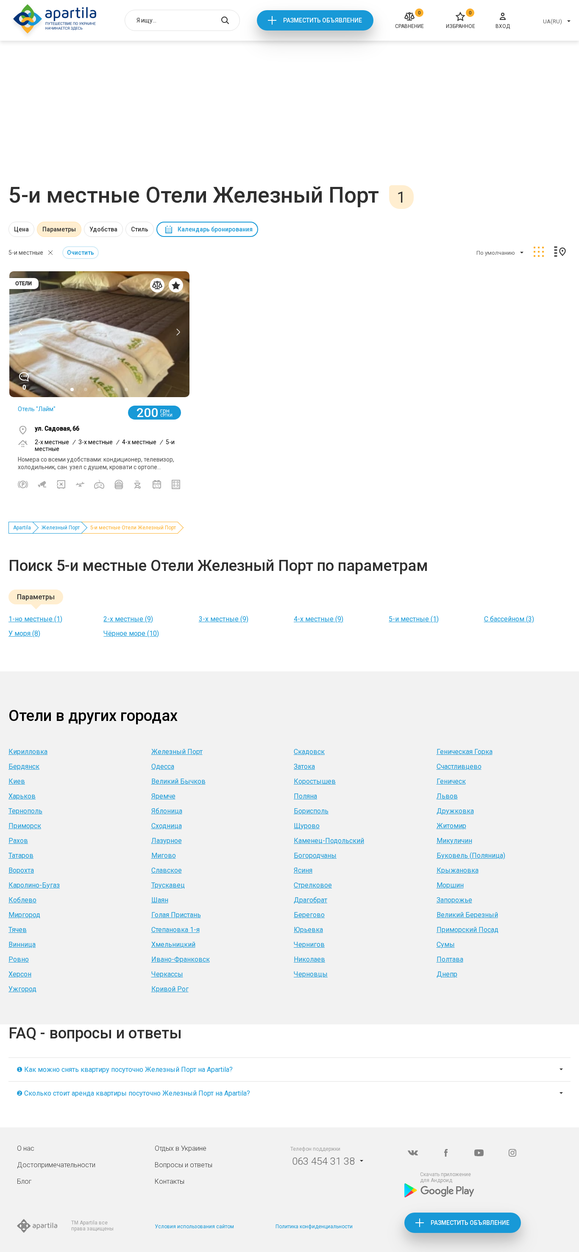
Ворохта (21, 870)
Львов (447, 796)
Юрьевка (308, 930)
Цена (21, 229)
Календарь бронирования (215, 229)
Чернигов (309, 944)
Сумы (446, 944)
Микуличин (454, 841)
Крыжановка (458, 870)
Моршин (450, 885)
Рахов (18, 841)
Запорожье (454, 900)
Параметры (59, 229)
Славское (166, 870)
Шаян (159, 900)
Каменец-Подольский (329, 841)
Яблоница (166, 811)
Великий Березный (467, 915)
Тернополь (25, 811)
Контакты (169, 1181)
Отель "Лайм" (37, 409)
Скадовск (309, 752)
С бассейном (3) (509, 619)
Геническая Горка (465, 752)
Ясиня (303, 870)
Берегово (309, 915)
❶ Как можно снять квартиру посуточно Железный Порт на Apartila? (125, 1070)
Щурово (307, 826)
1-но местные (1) (35, 619)
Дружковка (455, 811)
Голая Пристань (176, 915)
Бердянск (23, 766)
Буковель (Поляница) (471, 855)
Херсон (19, 974)
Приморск (24, 826)
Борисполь (311, 811)
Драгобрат (310, 900)
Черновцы (311, 974)
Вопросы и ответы (183, 1165)
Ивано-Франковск (180, 959)
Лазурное (166, 841)
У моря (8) (24, 633)
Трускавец (168, 885)
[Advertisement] (289, 118)
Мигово (163, 855)
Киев (16, 781)
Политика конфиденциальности (314, 1227)
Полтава (450, 959)
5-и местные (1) (414, 619)
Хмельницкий (173, 944)
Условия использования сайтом (194, 1227)
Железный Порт (61, 528)
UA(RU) (552, 21)
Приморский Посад (467, 930)
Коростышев (315, 781)
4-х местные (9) (318, 619)
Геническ (451, 781)
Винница (22, 944)
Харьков (22, 796)
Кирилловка (27, 752)
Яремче (163, 796)
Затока (304, 766)
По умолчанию (495, 253)
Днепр (447, 974)
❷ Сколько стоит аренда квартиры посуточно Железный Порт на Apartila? (133, 1093)
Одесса (162, 766)
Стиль (139, 229)
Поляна (305, 796)
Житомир (451, 826)
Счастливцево (459, 766)
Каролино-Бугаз (34, 885)
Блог (24, 1181)
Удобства (103, 229)
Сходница (166, 826)
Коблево (22, 900)
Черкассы (167, 974)
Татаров (20, 855)
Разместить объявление (322, 20)
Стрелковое (313, 885)
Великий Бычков (178, 781)
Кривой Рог (170, 989)
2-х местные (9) (128, 619)
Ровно (18, 959)
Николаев (309, 959)
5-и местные (25, 252)
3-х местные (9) (223, 619)
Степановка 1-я (175, 930)
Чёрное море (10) (131, 633)
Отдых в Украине (180, 1148)
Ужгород (22, 989)
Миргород (24, 915)
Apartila (22, 528)
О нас (25, 1148)
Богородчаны (315, 855)
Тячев (17, 930)
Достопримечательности (56, 1165)
